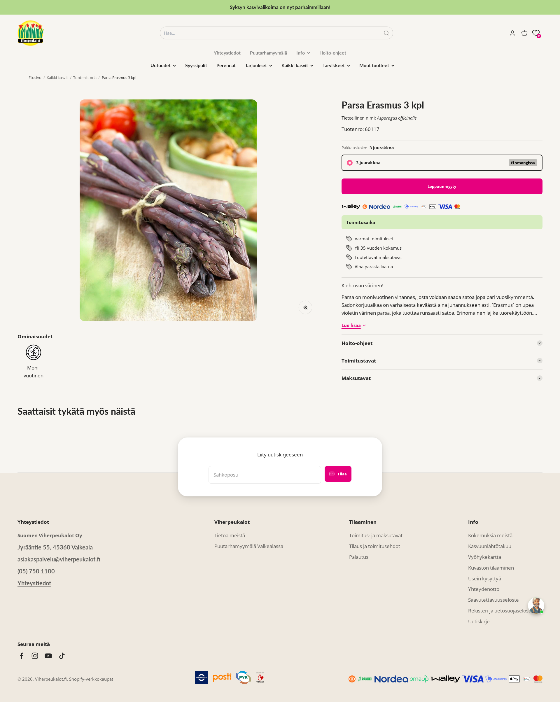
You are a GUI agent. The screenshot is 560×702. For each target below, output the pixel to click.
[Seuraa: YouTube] (48, 656)
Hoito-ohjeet (332, 52)
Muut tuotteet (374, 65)
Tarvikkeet (334, 65)
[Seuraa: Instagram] (35, 656)
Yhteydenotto (483, 589)
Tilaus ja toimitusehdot (374, 546)
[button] (536, 33)
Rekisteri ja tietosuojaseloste (500, 610)
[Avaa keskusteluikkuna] (536, 605)
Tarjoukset (256, 65)
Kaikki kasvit (294, 65)
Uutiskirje (479, 621)
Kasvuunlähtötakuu (489, 546)
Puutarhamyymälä (268, 52)
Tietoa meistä (229, 535)
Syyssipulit (196, 65)
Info (300, 52)
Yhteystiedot (227, 52)
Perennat (226, 65)
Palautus (358, 557)
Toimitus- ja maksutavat (375, 535)
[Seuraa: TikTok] (62, 656)
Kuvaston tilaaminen (491, 567)
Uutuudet (160, 65)
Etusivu (35, 77)
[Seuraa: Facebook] (21, 656)
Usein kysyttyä (484, 578)
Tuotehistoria (85, 77)
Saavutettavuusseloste (493, 599)
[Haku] (386, 33)
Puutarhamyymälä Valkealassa (248, 546)
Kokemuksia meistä (490, 535)
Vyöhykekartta (484, 557)
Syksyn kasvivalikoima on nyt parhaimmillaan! (280, 7)
